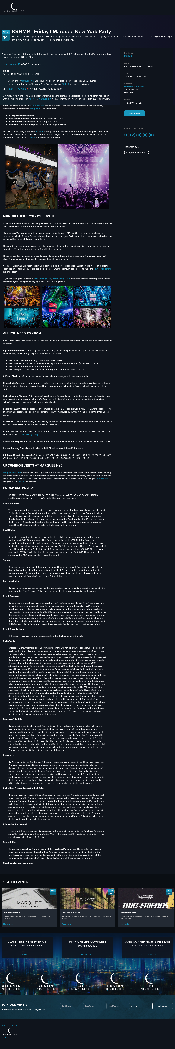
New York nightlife (102, 269)
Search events (86, 954)
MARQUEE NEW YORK (15, 89)
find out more (145, 954)
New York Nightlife (12, 64)
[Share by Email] (151, 135)
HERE (21, 481)
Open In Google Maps (30, 434)
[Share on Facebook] (126, 135)
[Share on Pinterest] (138, 135)
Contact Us (25, 954)
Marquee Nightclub (61, 278)
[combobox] (139, 1006)
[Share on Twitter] (132, 135)
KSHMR (65, 84)
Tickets (31, 137)
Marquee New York (12, 472)
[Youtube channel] (145, 135)
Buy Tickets (134, 113)
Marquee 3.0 (45, 99)
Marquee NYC (27, 81)
